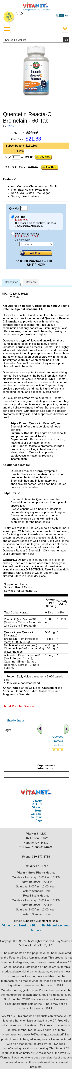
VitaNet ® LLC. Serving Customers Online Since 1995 (36, 6)
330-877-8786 (41, 856)
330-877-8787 (39, 865)
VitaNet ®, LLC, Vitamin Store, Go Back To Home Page (36, 810)
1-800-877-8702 (42, 847)
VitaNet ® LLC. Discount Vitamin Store (36, 792)
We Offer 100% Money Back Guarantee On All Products (9, 17)
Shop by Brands (16, 720)
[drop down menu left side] (7, 29)
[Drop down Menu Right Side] (65, 29)
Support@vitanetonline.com (40, 920)
